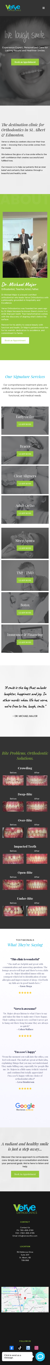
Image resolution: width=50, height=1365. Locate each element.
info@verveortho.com (27, 1236)
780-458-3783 (26, 1230)
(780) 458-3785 (27, 1233)
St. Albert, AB (25, 1258)
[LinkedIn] (28, 1348)
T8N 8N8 (25, 1260)
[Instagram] (36, 1348)
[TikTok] (20, 1348)
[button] (44, 8)
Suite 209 (25, 1255)
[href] (25, 1299)
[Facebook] (11, 1348)
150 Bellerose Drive (25, 1252)
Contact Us (25, 1227)
